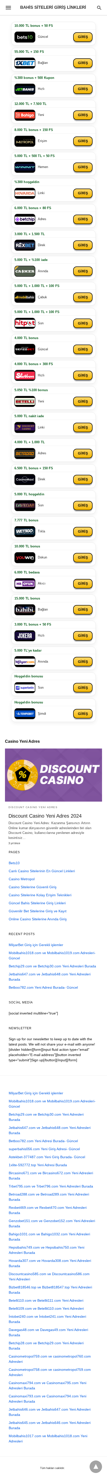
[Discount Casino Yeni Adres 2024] (53, 775)
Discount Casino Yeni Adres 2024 (45, 816)
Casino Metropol (22, 879)
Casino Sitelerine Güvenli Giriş (32, 887)
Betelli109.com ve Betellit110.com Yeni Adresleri (46, 1308)
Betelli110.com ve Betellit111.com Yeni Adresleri (46, 1300)
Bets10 (14, 863)
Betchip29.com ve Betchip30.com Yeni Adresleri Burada (52, 966)
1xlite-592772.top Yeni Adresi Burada (38, 1165)
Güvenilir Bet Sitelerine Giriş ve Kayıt (37, 911)
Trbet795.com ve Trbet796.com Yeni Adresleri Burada (51, 1186)
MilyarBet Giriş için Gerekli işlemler (36, 945)
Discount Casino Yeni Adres (32, 807)
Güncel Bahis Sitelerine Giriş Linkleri (37, 903)
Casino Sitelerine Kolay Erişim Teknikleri (40, 895)
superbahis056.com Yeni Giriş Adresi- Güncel (44, 1149)
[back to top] (96, 1466)
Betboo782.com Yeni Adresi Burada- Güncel (43, 987)
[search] (99, 8)
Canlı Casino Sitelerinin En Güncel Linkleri (42, 871)
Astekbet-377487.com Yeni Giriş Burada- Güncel (47, 1157)
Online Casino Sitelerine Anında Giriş (38, 919)
